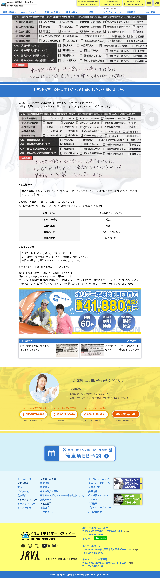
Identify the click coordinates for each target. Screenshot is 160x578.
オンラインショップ (111, 12)
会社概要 (150, 12)
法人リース (46, 499)
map (126, 531)
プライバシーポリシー (99, 507)
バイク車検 (23, 491)
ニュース (92, 499)
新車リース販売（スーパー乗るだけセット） (62, 495)
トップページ (24, 479)
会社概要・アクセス (98, 495)
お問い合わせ (95, 511)
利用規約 (92, 503)
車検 (20, 487)
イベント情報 (24, 507)
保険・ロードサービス (99, 483)
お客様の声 (94, 487)
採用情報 (131, 12)
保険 (91, 12)
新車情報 (44, 483)
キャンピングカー (27, 503)
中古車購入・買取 (49, 491)
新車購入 (44, 487)
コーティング (47, 511)
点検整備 (22, 495)
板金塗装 (44, 507)
